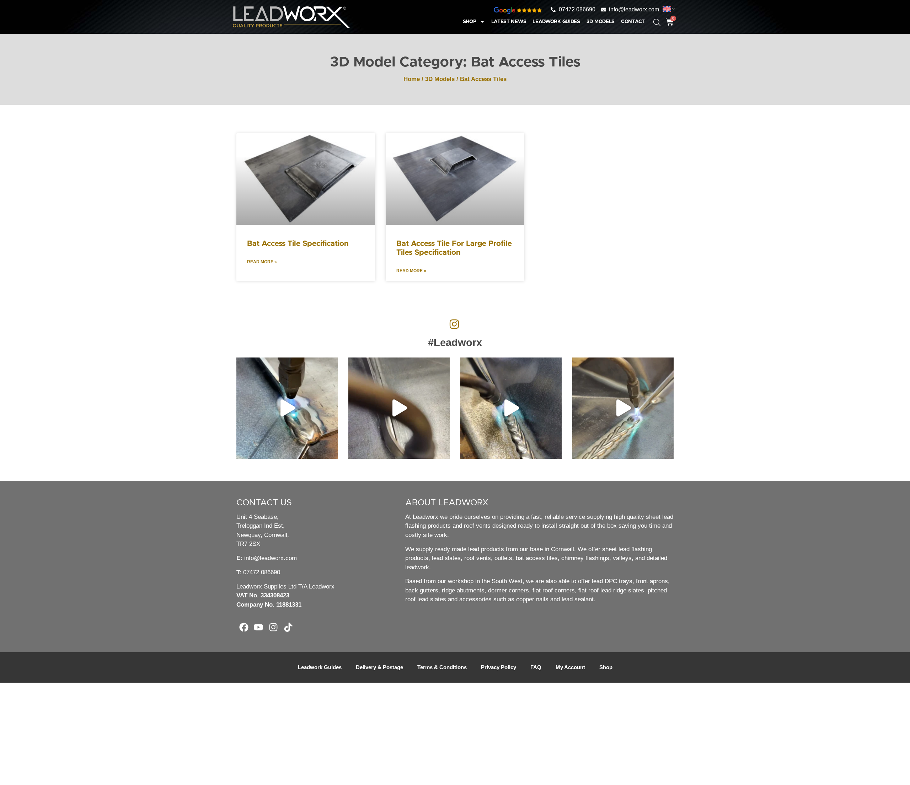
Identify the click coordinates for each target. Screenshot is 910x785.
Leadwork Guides (556, 21)
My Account (570, 667)
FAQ (535, 667)
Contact (633, 21)
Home (411, 79)
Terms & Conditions (442, 667)
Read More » (262, 261)
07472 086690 (261, 572)
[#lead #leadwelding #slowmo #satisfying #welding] (399, 408)
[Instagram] (273, 627)
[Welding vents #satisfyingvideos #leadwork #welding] (511, 408)
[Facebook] (243, 627)
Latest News (508, 21)
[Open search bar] (651, 18)
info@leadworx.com (270, 558)
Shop (469, 21)
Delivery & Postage (379, 667)
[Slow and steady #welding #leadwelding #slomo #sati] (623, 408)
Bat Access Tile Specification (298, 243)
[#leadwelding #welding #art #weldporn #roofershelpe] (287, 408)
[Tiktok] (288, 627)
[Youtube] (258, 627)
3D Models (601, 21)
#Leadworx (455, 342)
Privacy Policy (498, 667)
